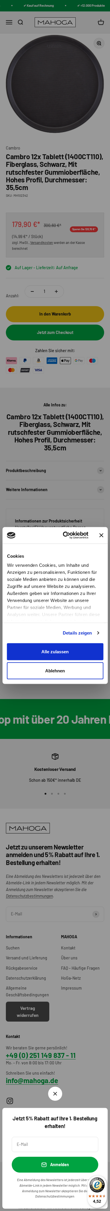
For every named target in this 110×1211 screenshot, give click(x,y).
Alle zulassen (55, 651)
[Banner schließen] (101, 535)
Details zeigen (77, 632)
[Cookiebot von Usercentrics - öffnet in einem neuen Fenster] (65, 535)
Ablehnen (55, 670)
